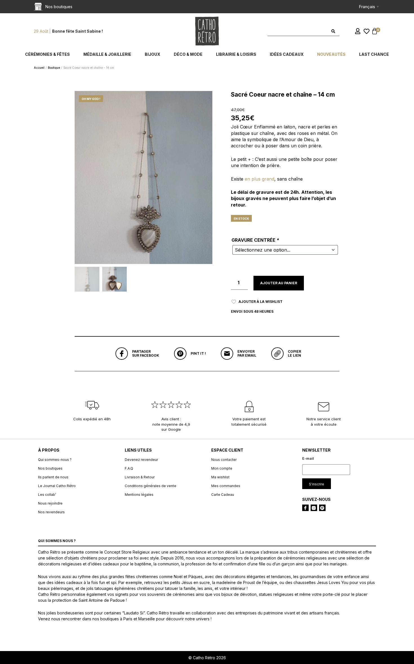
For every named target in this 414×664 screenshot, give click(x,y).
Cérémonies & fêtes (47, 54)
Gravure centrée (255, 240)
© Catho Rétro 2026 (207, 657)
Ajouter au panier (278, 283)
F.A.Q (129, 468)
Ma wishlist (220, 477)
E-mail (308, 458)
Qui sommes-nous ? (55, 460)
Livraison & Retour (140, 477)
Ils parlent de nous (53, 477)
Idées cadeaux (287, 54)
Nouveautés (331, 54)
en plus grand (259, 179)
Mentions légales (139, 494)
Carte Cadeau (222, 494)
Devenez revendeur (141, 460)
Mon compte (221, 468)
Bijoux (152, 54)
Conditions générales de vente (150, 486)
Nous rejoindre (50, 503)
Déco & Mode (188, 54)
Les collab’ (47, 494)
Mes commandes (225, 486)
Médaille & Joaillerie (107, 54)
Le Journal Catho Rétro (57, 486)
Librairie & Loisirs (236, 54)
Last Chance (374, 54)
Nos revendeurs (51, 512)
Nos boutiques (50, 468)
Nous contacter (224, 460)
